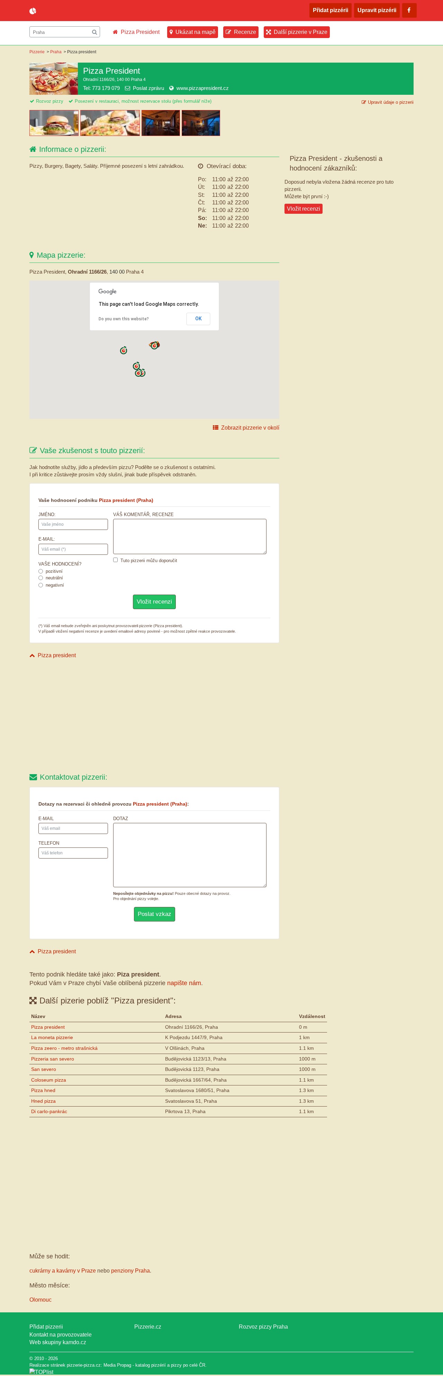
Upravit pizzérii (377, 10)
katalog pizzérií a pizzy (158, 1365)
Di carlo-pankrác (49, 1111)
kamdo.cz (74, 1342)
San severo (43, 1069)
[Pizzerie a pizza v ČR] (41, 1372)
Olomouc (40, 1300)
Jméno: (47, 514)
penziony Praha (130, 1271)
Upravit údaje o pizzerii (391, 102)
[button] (154, 345)
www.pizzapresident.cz (203, 88)
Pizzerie (37, 51)
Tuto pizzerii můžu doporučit (148, 560)
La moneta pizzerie (52, 1037)
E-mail (46, 818)
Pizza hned (43, 1090)
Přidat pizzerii (46, 1327)
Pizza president (57, 655)
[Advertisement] (154, 716)
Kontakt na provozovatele (60, 1335)
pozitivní (54, 571)
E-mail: (46, 539)
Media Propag (117, 1365)
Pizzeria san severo (52, 1059)
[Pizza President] (54, 134)
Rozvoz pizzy (49, 101)
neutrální (54, 577)
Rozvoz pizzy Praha (263, 1327)
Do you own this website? (124, 319)
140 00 (117, 272)
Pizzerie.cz (147, 1327)
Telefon (48, 843)
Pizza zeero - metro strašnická (64, 1048)
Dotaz (120, 818)
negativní (55, 585)
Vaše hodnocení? (59, 564)
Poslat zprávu (148, 88)
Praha (56, 51)
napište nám (184, 983)
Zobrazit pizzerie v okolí (250, 428)
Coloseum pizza (48, 1080)
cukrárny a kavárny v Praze (62, 1271)
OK (198, 318)
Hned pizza (43, 1101)
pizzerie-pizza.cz (69, 11)
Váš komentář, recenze (143, 514)
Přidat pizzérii (330, 10)
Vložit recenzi (303, 209)
